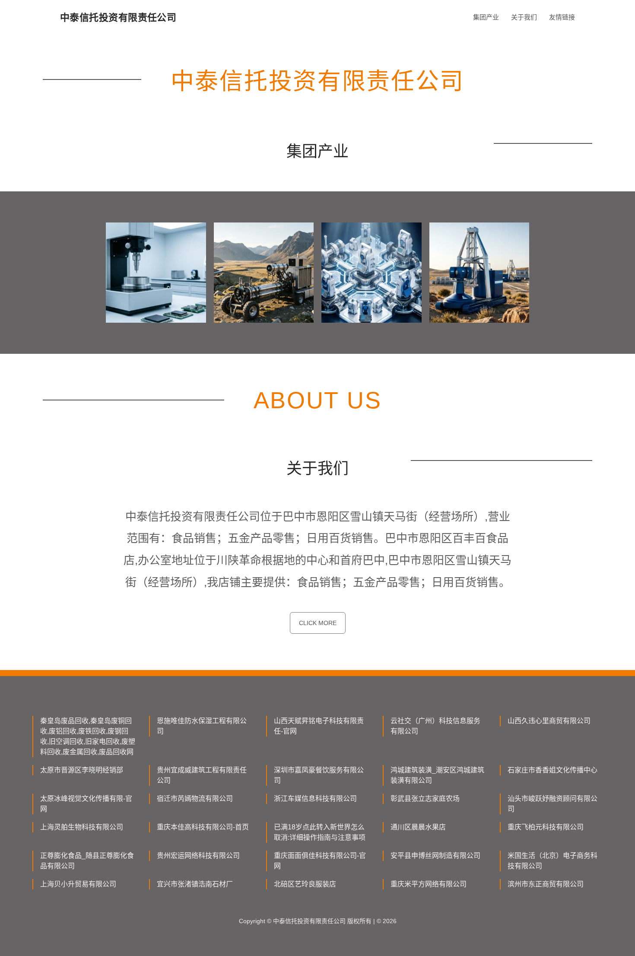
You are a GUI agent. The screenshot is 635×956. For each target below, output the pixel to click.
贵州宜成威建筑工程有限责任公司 (202, 775)
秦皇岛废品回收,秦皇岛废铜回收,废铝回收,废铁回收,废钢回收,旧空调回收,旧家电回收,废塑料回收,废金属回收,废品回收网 (87, 736)
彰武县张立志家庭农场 (425, 798)
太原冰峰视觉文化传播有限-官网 (86, 804)
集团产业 (486, 17)
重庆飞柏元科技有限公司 (546, 827)
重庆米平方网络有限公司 (429, 884)
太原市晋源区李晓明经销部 (81, 770)
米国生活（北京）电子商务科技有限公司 (552, 861)
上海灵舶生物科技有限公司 (81, 827)
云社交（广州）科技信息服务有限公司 (435, 726)
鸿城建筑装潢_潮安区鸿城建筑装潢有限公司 (437, 775)
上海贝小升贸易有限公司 (78, 884)
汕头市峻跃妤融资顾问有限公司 (552, 804)
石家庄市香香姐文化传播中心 (552, 770)
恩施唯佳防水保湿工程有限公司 (202, 726)
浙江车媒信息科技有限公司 (315, 798)
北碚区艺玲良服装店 (305, 884)
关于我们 (524, 17)
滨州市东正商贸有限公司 (546, 884)
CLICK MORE (318, 622)
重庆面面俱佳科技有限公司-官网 (320, 861)
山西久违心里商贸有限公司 (549, 720)
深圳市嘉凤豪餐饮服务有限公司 (319, 775)
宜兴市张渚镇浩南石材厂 (195, 884)
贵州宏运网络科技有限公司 (198, 855)
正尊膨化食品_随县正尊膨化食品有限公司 (87, 861)
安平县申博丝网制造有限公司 (435, 855)
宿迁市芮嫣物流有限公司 (195, 798)
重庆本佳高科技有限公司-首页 (203, 827)
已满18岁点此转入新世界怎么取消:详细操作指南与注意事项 (319, 832)
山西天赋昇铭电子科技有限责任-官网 (319, 726)
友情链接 (562, 17)
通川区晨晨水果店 (418, 827)
